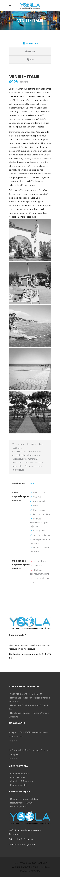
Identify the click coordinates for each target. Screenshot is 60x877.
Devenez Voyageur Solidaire (24, 799)
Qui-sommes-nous (19, 773)
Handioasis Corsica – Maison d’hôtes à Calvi (28, 707)
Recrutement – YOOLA (21, 803)
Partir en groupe (18, 806)
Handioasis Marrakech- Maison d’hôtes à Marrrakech (29, 700)
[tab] (30, 43)
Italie (32, 483)
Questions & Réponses (21, 781)
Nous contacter (18, 777)
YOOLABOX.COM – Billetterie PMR (26, 694)
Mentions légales (18, 785)
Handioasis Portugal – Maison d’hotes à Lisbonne (29, 715)
